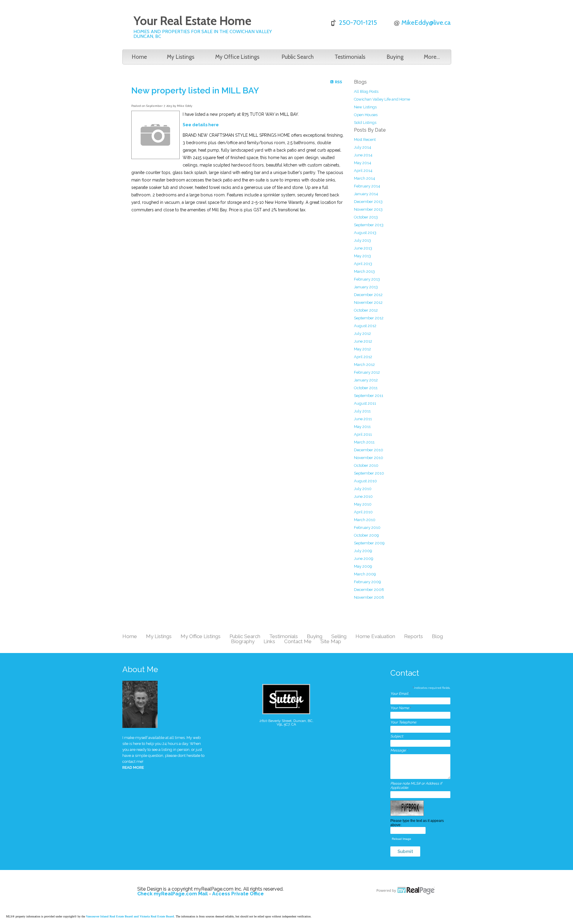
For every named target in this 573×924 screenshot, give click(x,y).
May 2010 (363, 504)
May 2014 (362, 163)
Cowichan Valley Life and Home (382, 99)
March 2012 (364, 364)
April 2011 (363, 434)
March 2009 (365, 574)
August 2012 (365, 326)
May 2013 (362, 256)
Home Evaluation (375, 636)
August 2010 (365, 481)
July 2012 (362, 333)
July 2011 (362, 411)
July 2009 (363, 551)
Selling (338, 636)
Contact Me (298, 641)
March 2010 (364, 520)
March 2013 (364, 271)
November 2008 (369, 597)
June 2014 (363, 155)
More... (432, 56)
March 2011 (364, 442)
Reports (413, 636)
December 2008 (369, 589)
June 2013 (363, 248)
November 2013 (368, 209)
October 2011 (366, 388)
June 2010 (363, 496)
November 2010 (368, 457)
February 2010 (367, 527)
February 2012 (367, 372)
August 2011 (365, 403)
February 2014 (367, 186)
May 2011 (362, 426)
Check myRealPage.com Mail (172, 894)
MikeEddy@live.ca (426, 23)
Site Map (331, 641)
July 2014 (362, 147)
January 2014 (366, 194)
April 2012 (363, 357)
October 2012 (366, 310)
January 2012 (366, 380)
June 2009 (363, 558)
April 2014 (363, 170)
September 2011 (368, 395)
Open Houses (366, 115)
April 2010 (363, 512)
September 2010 (369, 473)
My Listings (180, 56)
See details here (201, 124)
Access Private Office (238, 894)
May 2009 (363, 566)
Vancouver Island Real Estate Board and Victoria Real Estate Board (130, 916)
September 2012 (368, 318)
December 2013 (368, 201)
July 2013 (362, 240)
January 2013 (366, 287)
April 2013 (363, 263)
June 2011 (363, 419)
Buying (394, 56)
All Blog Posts (366, 91)
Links (269, 641)
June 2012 (363, 341)
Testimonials (350, 56)
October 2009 (366, 535)
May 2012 (362, 349)
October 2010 (366, 465)
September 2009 (369, 543)
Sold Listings (365, 122)
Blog (437, 636)
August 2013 (365, 232)
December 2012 (368, 294)
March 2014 (364, 178)
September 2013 (368, 225)
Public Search (297, 56)
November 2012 (368, 302)
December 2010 (368, 450)
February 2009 (367, 582)
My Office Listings (237, 56)
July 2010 (363, 488)
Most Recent (365, 139)
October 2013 (366, 217)
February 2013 (367, 279)
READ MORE (133, 767)
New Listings (365, 107)
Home (139, 56)
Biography (243, 641)
